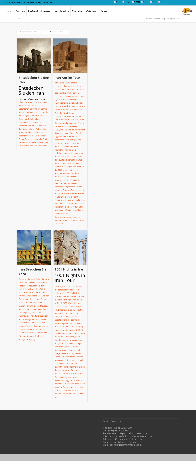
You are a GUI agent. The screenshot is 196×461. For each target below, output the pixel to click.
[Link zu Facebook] (170, 2)
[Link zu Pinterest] (186, 2)
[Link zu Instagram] (182, 2)
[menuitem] (8, 11)
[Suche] (116, 11)
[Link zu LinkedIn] (174, 2)
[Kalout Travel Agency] (186, 11)
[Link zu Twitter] (178, 2)
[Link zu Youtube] (190, 2)
